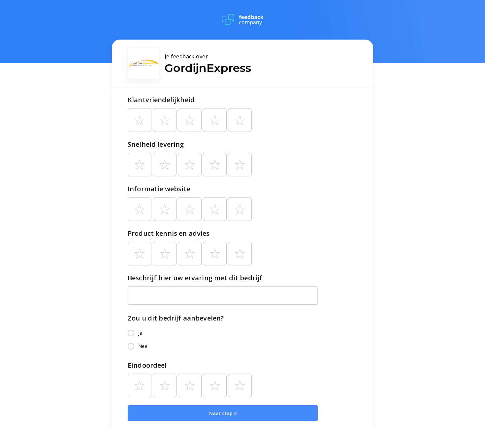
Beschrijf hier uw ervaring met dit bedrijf (195, 277)
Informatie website (159, 188)
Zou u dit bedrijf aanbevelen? (176, 318)
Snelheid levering (156, 144)
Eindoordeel (147, 365)
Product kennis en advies (169, 233)
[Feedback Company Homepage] (243, 20)
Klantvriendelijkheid (161, 99)
